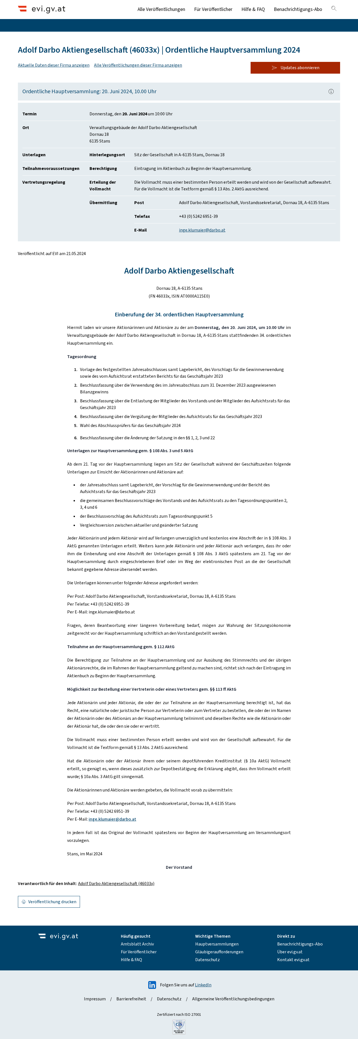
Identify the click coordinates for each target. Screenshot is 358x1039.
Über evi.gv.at (290, 952)
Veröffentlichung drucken (52, 902)
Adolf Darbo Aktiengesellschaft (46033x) (116, 884)
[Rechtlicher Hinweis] (331, 91)
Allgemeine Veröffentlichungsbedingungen (233, 999)
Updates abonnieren (300, 68)
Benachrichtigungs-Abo (298, 9)
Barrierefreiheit (131, 999)
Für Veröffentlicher (213, 9)
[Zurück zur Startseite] (41, 9)
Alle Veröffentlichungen (161, 9)
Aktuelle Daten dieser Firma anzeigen (54, 65)
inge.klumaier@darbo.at (202, 230)
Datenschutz (207, 960)
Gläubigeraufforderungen (219, 952)
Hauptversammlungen (217, 944)
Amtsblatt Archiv (137, 944)
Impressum (95, 999)
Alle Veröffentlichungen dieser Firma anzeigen (138, 65)
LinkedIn (203, 985)
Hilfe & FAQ (253, 9)
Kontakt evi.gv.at (293, 960)
